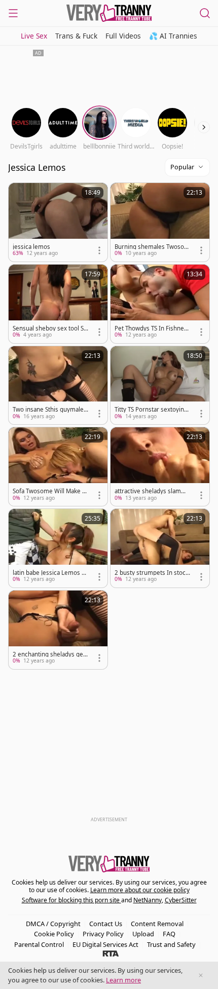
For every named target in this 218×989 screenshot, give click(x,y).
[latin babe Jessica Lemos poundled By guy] (58, 548)
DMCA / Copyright (53, 923)
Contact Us (105, 923)
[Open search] (205, 13)
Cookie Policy (54, 933)
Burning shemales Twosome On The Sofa (152, 247)
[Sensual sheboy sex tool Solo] (58, 304)
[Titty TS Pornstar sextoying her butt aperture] (160, 385)
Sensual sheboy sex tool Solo (50, 328)
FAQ (169, 933)
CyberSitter (181, 900)
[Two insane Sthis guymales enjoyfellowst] (58, 385)
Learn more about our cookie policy (140, 890)
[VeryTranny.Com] (109, 13)
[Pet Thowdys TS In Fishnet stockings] (160, 304)
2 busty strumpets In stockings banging (152, 573)
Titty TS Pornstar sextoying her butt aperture (151, 410)
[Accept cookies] (201, 975)
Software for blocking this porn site (71, 900)
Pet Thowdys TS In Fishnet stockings (150, 328)
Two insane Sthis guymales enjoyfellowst (50, 410)
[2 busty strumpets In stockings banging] (160, 548)
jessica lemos (31, 247)
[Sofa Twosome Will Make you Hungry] (58, 466)
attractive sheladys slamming (151, 491)
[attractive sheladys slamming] (160, 466)
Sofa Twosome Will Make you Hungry (49, 491)
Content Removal (157, 923)
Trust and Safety (171, 944)
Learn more (123, 979)
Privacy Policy (103, 933)
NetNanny (147, 900)
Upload (143, 933)
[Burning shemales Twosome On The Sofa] (160, 222)
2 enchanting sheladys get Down (49, 654)
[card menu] (99, 250)
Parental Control (39, 944)
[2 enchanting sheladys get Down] (58, 630)
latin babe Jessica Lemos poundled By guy (49, 573)
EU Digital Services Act (105, 944)
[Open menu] (13, 13)
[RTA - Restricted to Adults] (110, 953)
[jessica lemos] (58, 222)
